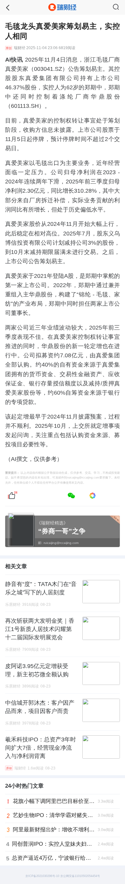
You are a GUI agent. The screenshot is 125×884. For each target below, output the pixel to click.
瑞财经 (19, 48)
